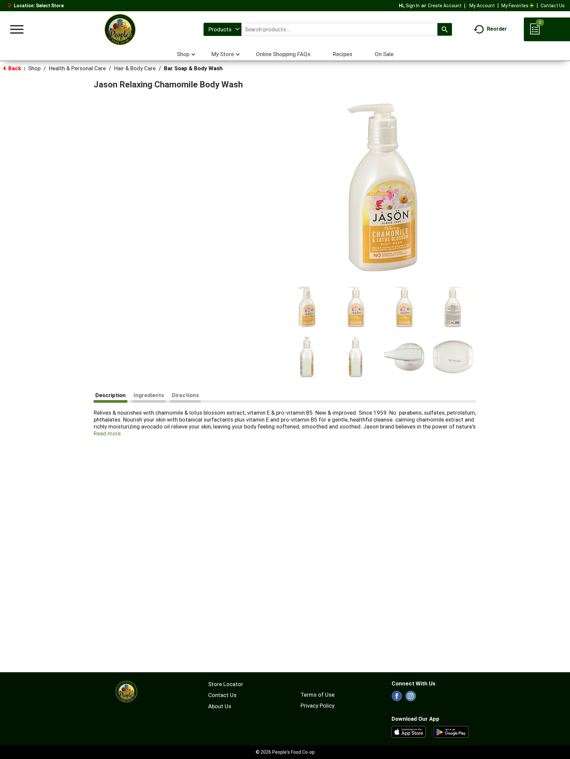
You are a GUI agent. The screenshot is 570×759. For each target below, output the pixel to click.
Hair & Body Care (135, 68)
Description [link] (110, 395)
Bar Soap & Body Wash (193, 68)
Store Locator (225, 684)
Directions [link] (185, 395)
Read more (107, 433)
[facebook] (397, 698)
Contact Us (553, 5)
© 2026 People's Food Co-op (285, 752)
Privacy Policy (317, 705)
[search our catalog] (444, 29)
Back (14, 68)
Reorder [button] (497, 29)
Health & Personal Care (77, 68)
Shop (34, 68)
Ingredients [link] (149, 395)
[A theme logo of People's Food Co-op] (119, 29)
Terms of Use (317, 694)
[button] (307, 307)
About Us (219, 706)
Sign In (413, 5)
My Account (482, 5)
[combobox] (222, 29)
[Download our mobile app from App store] (409, 731)
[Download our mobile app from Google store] (451, 731)
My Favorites (514, 5)
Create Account (444, 5)
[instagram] (410, 698)
